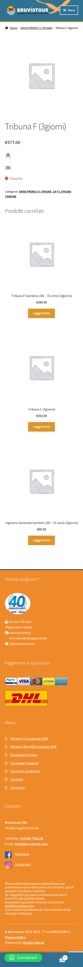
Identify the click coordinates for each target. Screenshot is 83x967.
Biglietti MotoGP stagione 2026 (33, 746)
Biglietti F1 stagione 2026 (29, 738)
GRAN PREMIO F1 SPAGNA (36, 28)
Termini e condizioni (25, 771)
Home (13, 28)
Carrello (54, 956)
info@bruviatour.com (19, 906)
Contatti (16, 779)
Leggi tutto (41, 313)
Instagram (23, 864)
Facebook (22, 854)
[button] (23, 957)
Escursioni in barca (23, 755)
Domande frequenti (24, 763)
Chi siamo (17, 787)
